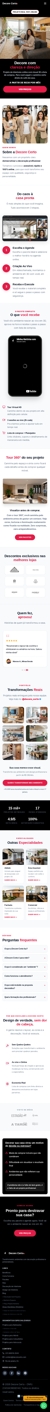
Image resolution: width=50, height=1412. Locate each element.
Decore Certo (9, 3)
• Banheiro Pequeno (9, 1300)
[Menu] (45, 3)
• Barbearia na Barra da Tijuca (11, 1332)
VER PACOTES (25, 537)
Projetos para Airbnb (10, 1335)
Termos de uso (21, 1400)
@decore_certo (30, 699)
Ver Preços (25, 89)
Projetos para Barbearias (11, 1325)
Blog (4, 1293)
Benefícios (6, 1273)
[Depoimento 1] (22, 670)
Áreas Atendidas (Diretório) (12, 1307)
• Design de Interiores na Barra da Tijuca (13, 1310)
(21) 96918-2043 (12, 1353)
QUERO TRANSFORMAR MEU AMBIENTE (25, 783)
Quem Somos (8, 1400)
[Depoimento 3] (27, 670)
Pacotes (5, 1279)
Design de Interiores (10, 1290)
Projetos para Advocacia (11, 1342)
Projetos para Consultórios (12, 1339)
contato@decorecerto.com (15, 1357)
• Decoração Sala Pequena (11, 1297)
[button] (13, 715)
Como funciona (8, 1276)
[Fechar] (46, 1396)
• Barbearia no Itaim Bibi (9, 1328)
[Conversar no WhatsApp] (43, 1405)
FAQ (4, 1283)
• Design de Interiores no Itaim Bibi (12, 1314)
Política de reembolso (13, 1405)
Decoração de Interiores (11, 1286)
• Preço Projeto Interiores (10, 1304)
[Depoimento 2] (24, 670)
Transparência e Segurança (34, 1405)
